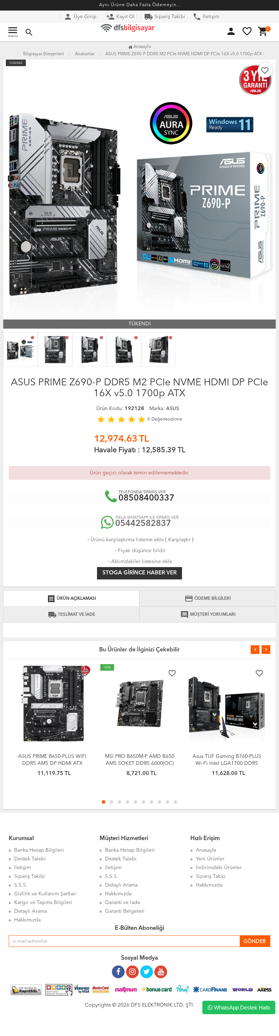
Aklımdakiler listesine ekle (139, 561)
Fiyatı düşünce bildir (140, 550)
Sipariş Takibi (164, 16)
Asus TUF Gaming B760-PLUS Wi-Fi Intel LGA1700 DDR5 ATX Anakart (227, 763)
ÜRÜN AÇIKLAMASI (71, 598)
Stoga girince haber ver (139, 573)
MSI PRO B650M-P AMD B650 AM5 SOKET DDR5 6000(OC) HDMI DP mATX (139, 763)
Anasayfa (141, 47)
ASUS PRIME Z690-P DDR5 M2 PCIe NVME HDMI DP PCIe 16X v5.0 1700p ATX (183, 54)
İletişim (206, 16)
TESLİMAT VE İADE (71, 614)
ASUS (172, 408)
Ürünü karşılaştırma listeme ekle (125, 539)
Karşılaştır (179, 539)
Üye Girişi (80, 16)
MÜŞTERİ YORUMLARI (207, 614)
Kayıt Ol (120, 16)
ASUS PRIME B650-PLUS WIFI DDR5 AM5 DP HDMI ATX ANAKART (52, 763)
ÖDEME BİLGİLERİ (208, 598)
